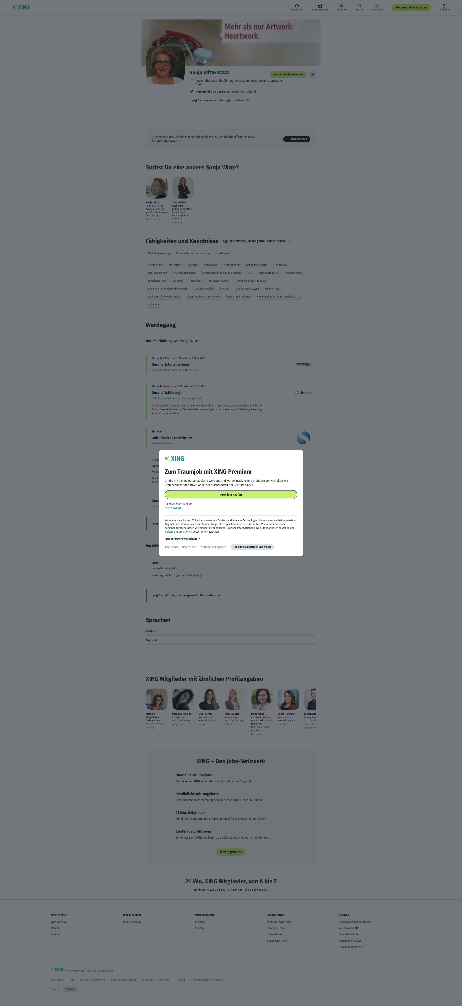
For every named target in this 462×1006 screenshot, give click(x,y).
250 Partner (197, 520)
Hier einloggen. (173, 507)
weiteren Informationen (178, 531)
